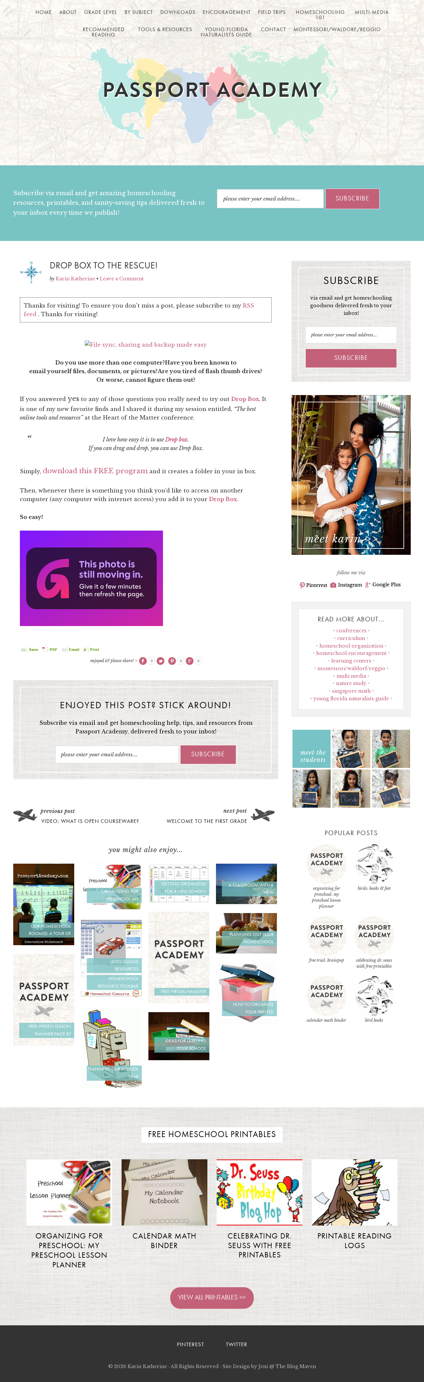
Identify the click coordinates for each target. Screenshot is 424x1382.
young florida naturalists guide (351, 699)
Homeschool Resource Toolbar (118, 982)
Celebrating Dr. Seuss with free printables (260, 1246)
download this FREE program (95, 471)
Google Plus (383, 585)
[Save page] (30, 651)
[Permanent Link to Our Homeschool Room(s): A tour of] (43, 943)
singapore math (351, 691)
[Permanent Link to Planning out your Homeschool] (246, 951)
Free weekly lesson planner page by (49, 1030)
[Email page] (71, 651)
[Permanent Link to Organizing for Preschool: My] (111, 908)
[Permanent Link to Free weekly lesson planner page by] (43, 1043)
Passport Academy (212, 93)
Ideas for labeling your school (185, 1045)
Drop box (176, 439)
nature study (351, 683)
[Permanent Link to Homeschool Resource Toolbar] (111, 995)
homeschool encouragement (351, 653)
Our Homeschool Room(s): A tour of (50, 930)
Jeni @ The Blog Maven (287, 1366)
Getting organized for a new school (184, 888)
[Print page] (91, 651)
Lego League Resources (124, 965)
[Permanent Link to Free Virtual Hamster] (178, 1001)
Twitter (236, 1345)
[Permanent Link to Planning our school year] (111, 1086)
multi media (351, 676)
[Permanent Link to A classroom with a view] (246, 902)
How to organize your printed (253, 1008)
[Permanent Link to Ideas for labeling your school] (178, 1058)
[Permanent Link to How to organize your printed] (246, 1021)
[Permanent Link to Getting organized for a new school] (178, 901)
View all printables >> (212, 1298)
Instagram (346, 585)
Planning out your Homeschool (252, 938)
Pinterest (313, 585)
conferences (351, 631)
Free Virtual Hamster (183, 991)
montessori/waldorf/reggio (351, 668)
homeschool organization (351, 646)
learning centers (351, 661)
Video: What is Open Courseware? (90, 821)
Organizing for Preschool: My (119, 895)
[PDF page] (50, 651)
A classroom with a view (251, 889)
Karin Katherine (147, 1366)
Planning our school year (113, 1073)
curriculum (351, 638)
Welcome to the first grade (207, 821)
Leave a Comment (122, 279)
